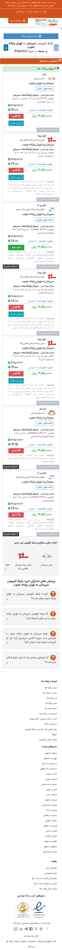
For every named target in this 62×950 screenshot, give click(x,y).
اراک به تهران (51, 774)
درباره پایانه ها (51, 688)
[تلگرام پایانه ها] (26, 929)
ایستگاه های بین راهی (48, 129)
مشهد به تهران (51, 753)
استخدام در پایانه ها (48, 714)
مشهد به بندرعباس (49, 784)
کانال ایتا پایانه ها (31, 936)
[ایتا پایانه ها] (46, 929)
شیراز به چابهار (51, 800)
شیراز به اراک (51, 810)
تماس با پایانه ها (50, 693)
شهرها (54, 734)
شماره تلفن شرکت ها (48, 889)
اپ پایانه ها (52, 698)
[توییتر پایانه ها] (36, 929)
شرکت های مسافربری (48, 740)
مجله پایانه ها (51, 708)
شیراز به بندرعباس (49, 805)
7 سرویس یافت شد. (47, 69)
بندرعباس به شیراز (49, 763)
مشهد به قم (52, 795)
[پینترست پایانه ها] (41, 929)
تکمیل (15, 451)
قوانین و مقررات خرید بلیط (45, 883)
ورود (44, 11)
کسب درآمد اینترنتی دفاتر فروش (43, 719)
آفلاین (15, 116)
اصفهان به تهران (50, 846)
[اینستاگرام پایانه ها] (15, 929)
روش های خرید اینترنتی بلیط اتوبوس (41, 729)
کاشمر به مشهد (50, 841)
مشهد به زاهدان (50, 815)
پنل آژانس (20, 11)
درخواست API (51, 724)
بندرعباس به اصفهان (48, 769)
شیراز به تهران (51, 779)
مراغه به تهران (51, 821)
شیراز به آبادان (51, 836)
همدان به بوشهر (50, 826)
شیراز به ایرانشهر (50, 852)
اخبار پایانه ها (51, 703)
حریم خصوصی (50, 873)
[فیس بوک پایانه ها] (31, 929)
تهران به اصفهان (50, 758)
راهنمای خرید (51, 868)
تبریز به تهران (51, 789)
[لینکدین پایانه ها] (21, 929)
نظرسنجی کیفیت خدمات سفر (44, 878)
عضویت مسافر (33, 11)
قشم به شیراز (51, 831)
